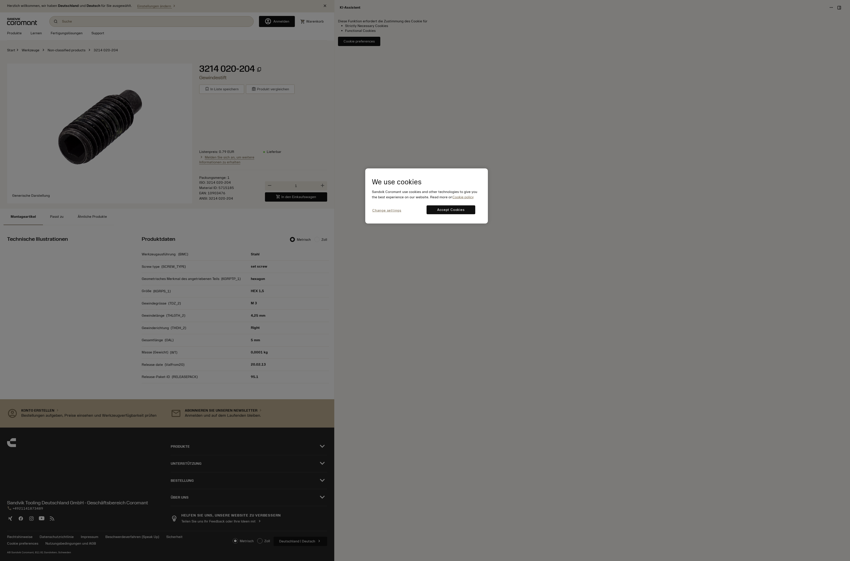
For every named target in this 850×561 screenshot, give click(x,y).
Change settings (386, 210)
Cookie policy (463, 197)
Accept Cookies (450, 210)
